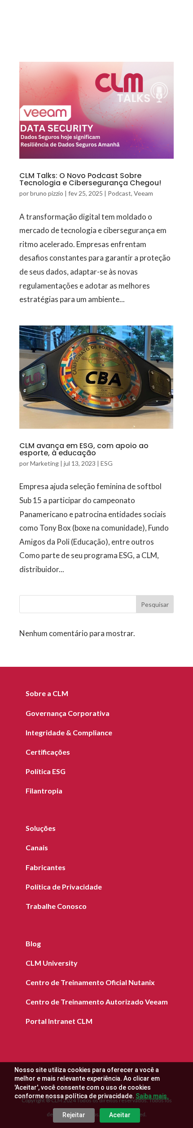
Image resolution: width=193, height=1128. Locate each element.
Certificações (48, 751)
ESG (107, 463)
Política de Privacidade (64, 886)
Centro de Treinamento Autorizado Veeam (97, 1001)
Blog (33, 943)
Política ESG (46, 771)
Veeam (143, 193)
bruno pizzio (46, 193)
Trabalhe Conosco (56, 906)
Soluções (41, 828)
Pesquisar (155, 604)
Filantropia (44, 790)
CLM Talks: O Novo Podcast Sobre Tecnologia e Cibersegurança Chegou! (90, 179)
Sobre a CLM (47, 693)
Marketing (44, 463)
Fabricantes (46, 867)
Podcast (119, 193)
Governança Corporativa (68, 713)
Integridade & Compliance (69, 732)
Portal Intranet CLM (59, 1021)
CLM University (52, 962)
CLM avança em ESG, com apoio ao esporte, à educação (84, 449)
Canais (37, 847)
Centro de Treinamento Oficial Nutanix (90, 982)
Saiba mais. (152, 1096)
